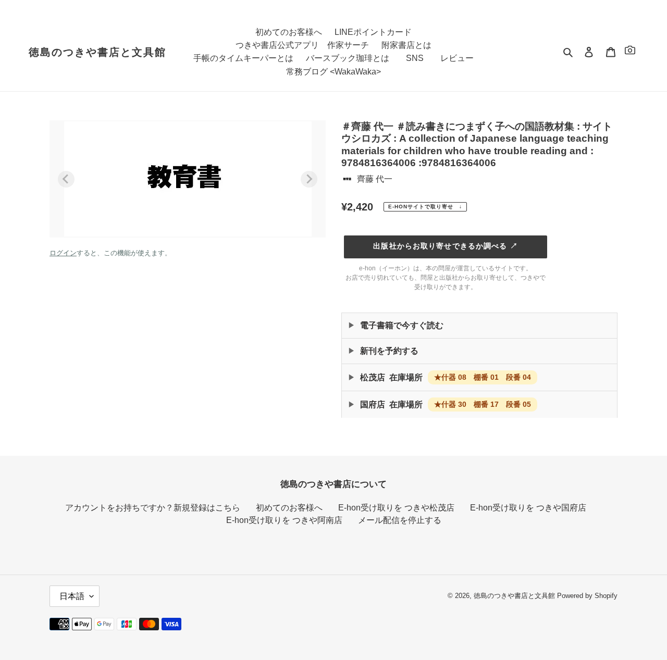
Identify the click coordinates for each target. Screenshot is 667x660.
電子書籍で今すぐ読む (401, 325)
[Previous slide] (66, 179)
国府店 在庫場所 (445, 404)
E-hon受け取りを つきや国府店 (528, 507)
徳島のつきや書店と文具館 (97, 52)
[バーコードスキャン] (630, 51)
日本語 (71, 596)
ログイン (63, 253)
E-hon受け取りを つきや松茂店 (396, 507)
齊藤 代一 (374, 179)
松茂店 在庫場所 (445, 377)
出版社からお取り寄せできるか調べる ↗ (445, 246)
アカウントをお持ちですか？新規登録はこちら (152, 507)
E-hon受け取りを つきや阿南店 (284, 520)
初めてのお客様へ (289, 507)
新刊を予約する (389, 350)
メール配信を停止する (399, 520)
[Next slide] (309, 179)
